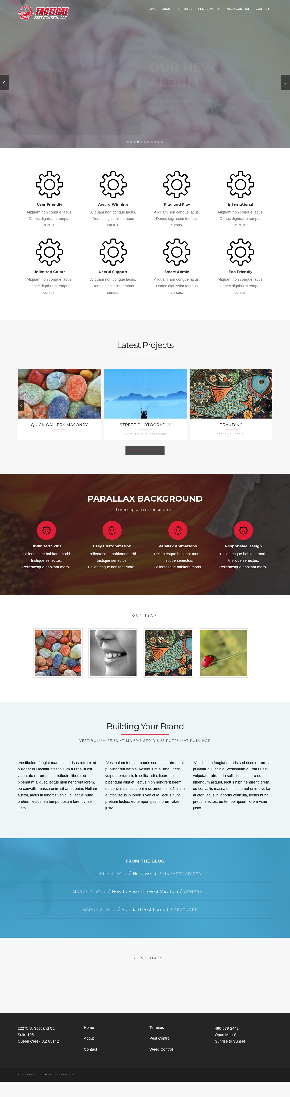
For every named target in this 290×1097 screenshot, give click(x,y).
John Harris (168, 648)
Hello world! (145, 868)
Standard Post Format (145, 904)
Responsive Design (243, 541)
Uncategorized (182, 869)
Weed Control (238, 8)
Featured (186, 905)
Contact (262, 8)
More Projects (145, 445)
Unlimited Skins (46, 541)
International (240, 199)
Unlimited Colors (49, 267)
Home (152, 8)
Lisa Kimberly (223, 648)
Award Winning (113, 199)
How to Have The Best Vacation (145, 886)
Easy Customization (112, 541)
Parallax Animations (178, 541)
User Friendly (49, 199)
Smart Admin (176, 267)
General (194, 887)
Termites (185, 8)
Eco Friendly (240, 267)
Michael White (58, 648)
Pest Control (209, 8)
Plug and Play (177, 199)
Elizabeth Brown (113, 648)
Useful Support (113, 267)
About (167, 8)
